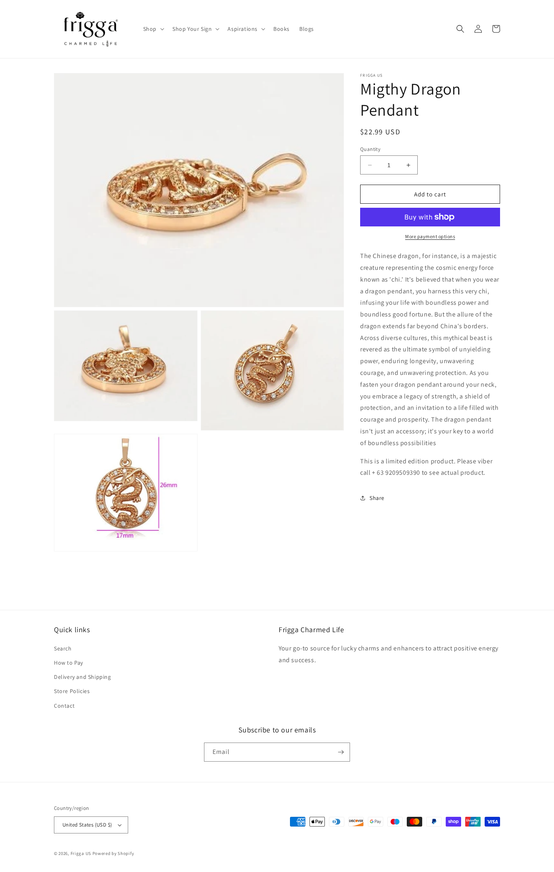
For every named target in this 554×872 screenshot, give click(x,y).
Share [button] (376, 498)
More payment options (430, 236)
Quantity (370, 149)
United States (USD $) (87, 824)
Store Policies (72, 691)
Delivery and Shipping (82, 676)
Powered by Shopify (113, 853)
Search (63, 648)
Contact (64, 705)
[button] (152, 28)
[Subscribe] (341, 752)
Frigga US (81, 853)
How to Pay (68, 662)
